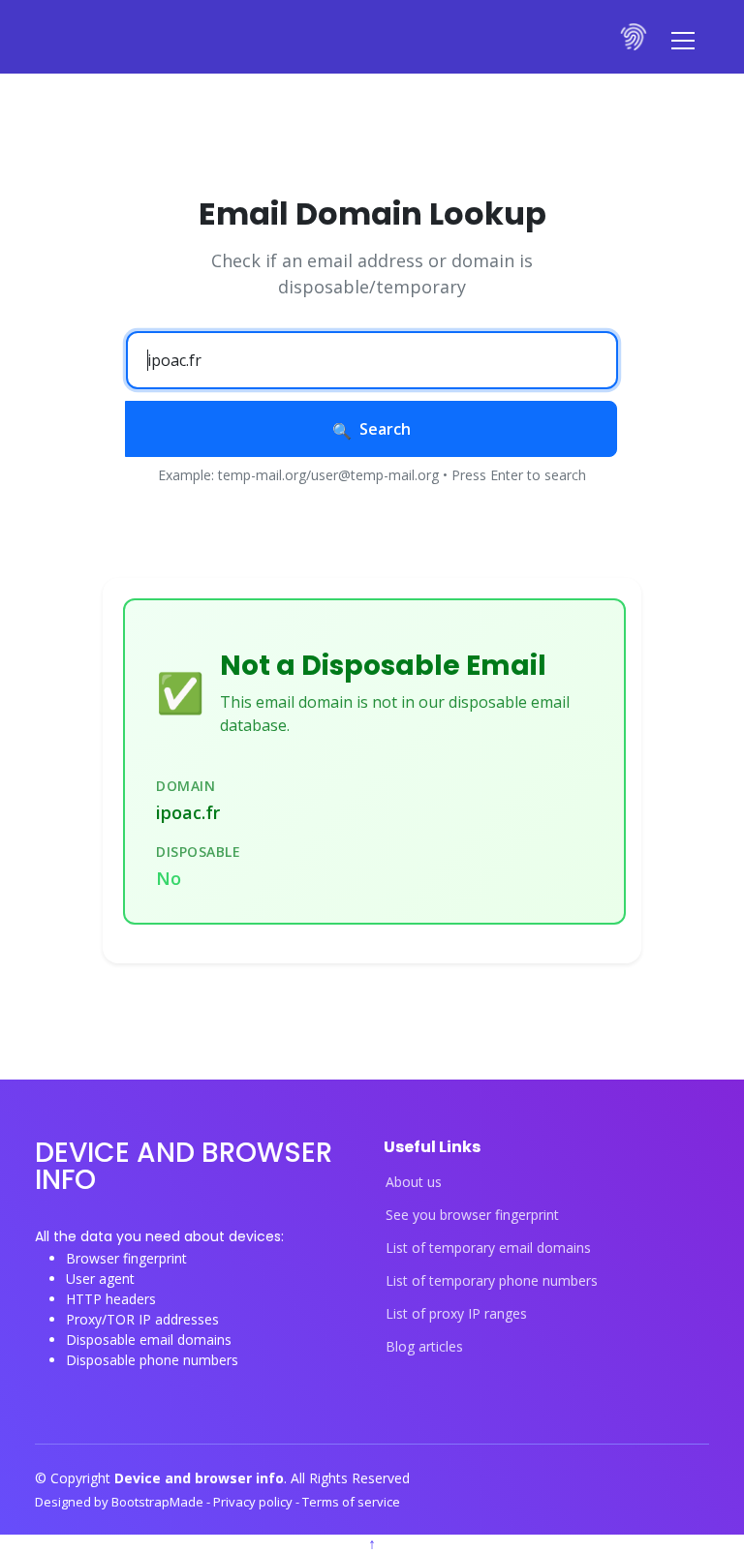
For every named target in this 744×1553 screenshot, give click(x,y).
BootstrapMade (158, 1501)
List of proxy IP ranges (456, 1314)
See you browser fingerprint (472, 1215)
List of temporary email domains (488, 1248)
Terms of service (351, 1501)
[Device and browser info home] (634, 37)
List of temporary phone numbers (492, 1281)
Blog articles (424, 1347)
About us (414, 1182)
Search (385, 429)
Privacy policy (254, 1501)
